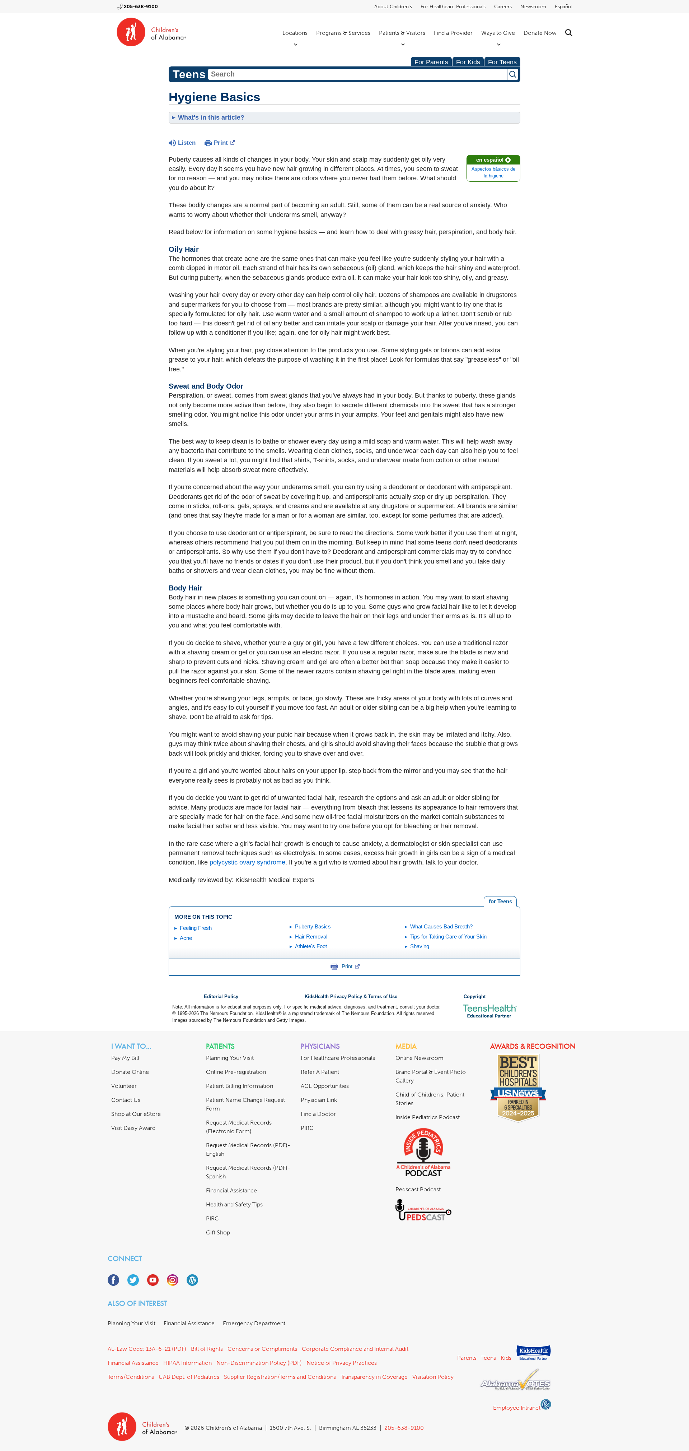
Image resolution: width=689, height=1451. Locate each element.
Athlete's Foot (311, 946)
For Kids (468, 62)
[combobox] (357, 74)
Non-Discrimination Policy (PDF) (259, 1362)
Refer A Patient (320, 1071)
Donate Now (540, 32)
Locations (295, 32)
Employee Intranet (516, 1407)
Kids (506, 1357)
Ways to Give (498, 32)
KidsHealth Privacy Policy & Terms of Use (351, 996)
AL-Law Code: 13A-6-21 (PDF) (147, 1348)
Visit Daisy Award (133, 1128)
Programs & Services (343, 32)
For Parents (431, 62)
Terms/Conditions (131, 1376)
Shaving (419, 946)
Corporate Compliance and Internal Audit (355, 1348)
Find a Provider (453, 32)
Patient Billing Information (239, 1086)
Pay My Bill (125, 1057)
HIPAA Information (187, 1362)
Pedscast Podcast (418, 1189)
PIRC (212, 1218)
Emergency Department (254, 1323)
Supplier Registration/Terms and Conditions (280, 1376)
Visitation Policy (433, 1376)
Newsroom (533, 7)
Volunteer (124, 1086)
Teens (488, 1357)
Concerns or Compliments (262, 1348)
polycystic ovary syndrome (247, 862)
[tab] (500, 901)
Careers (503, 7)
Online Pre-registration (236, 1071)
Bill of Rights (207, 1348)
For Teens (502, 62)
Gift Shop (218, 1232)
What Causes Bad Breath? (441, 926)
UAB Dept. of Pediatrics (189, 1376)
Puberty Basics (313, 926)
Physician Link (319, 1100)
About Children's (393, 7)
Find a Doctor (318, 1114)
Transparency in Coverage (374, 1376)
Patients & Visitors (402, 32)
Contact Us (125, 1100)
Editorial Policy (221, 996)
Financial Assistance (231, 1190)
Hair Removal (311, 936)
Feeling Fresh (196, 928)
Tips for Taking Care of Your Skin (448, 936)
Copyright (475, 996)
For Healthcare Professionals (453, 7)
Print (221, 142)
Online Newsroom (419, 1057)
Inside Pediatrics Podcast (427, 1117)
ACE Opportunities (325, 1086)
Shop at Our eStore (136, 1114)
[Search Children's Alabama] (568, 32)
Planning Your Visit (230, 1057)
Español (563, 7)
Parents (467, 1357)
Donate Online (130, 1071)
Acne (186, 938)
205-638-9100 (141, 7)
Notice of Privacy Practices (341, 1362)
